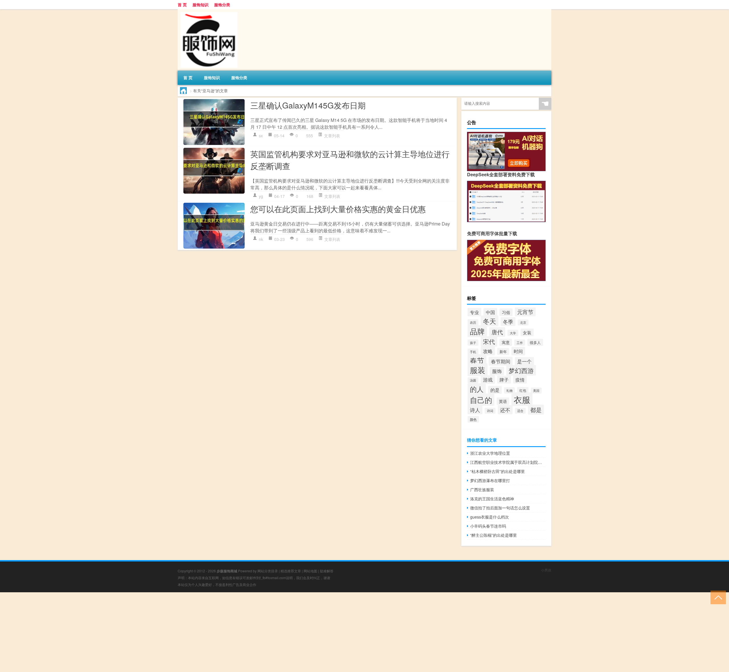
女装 (527, 332)
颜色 (473, 419)
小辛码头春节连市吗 (488, 526)
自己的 (481, 399)
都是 (536, 409)
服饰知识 (200, 4)
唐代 (497, 332)
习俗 (506, 312)
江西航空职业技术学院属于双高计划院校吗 (508, 462)
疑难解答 (326, 570)
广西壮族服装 (482, 489)
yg (261, 196)
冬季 (508, 321)
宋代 (489, 341)
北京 (523, 322)
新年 (503, 351)
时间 (518, 351)
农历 (473, 322)
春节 (477, 360)
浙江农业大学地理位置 (490, 453)
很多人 (535, 342)
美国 (536, 390)
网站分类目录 (267, 570)
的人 (477, 389)
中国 (490, 312)
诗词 (490, 411)
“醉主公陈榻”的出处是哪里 (493, 535)
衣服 (522, 399)
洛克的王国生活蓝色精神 (492, 498)
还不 (505, 409)
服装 (477, 369)
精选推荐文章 (290, 570)
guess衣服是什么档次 (489, 517)
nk (261, 239)
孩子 (473, 342)
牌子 (504, 379)
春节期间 (500, 361)
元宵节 (525, 311)
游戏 (488, 379)
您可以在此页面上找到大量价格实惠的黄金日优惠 (338, 208)
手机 (473, 351)
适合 (520, 411)
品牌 (477, 331)
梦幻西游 (521, 370)
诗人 (475, 409)
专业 (474, 312)
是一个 (524, 361)
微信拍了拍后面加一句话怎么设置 (500, 508)
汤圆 (473, 380)
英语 (503, 401)
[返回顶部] (716, 597)
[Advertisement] (171, 632)
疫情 (520, 379)
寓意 (506, 342)
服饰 (497, 371)
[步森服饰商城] (207, 11)
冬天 (489, 320)
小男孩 (546, 569)
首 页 (182, 4)
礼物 (509, 390)
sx (261, 135)
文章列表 (332, 135)
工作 (520, 342)
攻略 (488, 351)
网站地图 (310, 570)
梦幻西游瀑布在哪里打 (490, 480)
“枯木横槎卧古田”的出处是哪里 (497, 471)
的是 (494, 390)
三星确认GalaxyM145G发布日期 (308, 105)
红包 (522, 390)
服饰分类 (222, 4)
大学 (513, 333)
